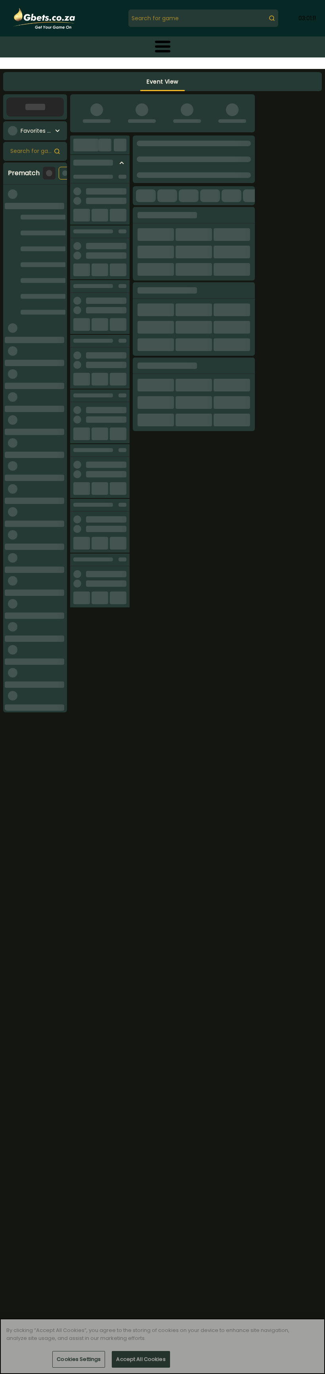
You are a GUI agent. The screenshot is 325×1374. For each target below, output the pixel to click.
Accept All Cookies (140, 1359)
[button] (162, 46)
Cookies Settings (79, 1359)
